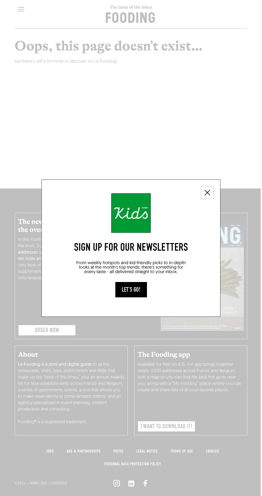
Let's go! (131, 289)
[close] (207, 192)
